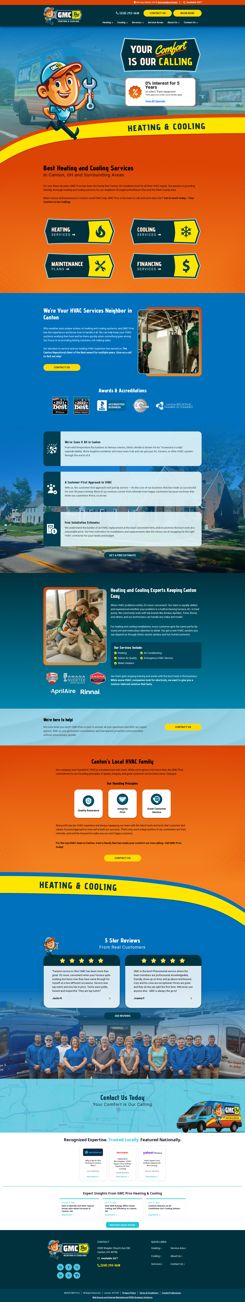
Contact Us (190, 22)
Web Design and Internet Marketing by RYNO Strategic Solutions (123, 1297)
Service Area (178, 1248)
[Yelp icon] (68, 1275)
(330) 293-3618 (129, 13)
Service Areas (155, 22)
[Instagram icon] (76, 1267)
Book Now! (187, 13)
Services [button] (136, 22)
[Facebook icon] (68, 1267)
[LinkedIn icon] (60, 1275)
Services (156, 1263)
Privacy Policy (129, 1293)
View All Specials (155, 101)
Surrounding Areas (168, 2)
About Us (172, 22)
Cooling (121, 22)
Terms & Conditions (148, 1293)
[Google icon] (60, 1267)
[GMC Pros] (69, 16)
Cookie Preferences (171, 1293)
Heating (107, 22)
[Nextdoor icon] (76, 1275)
